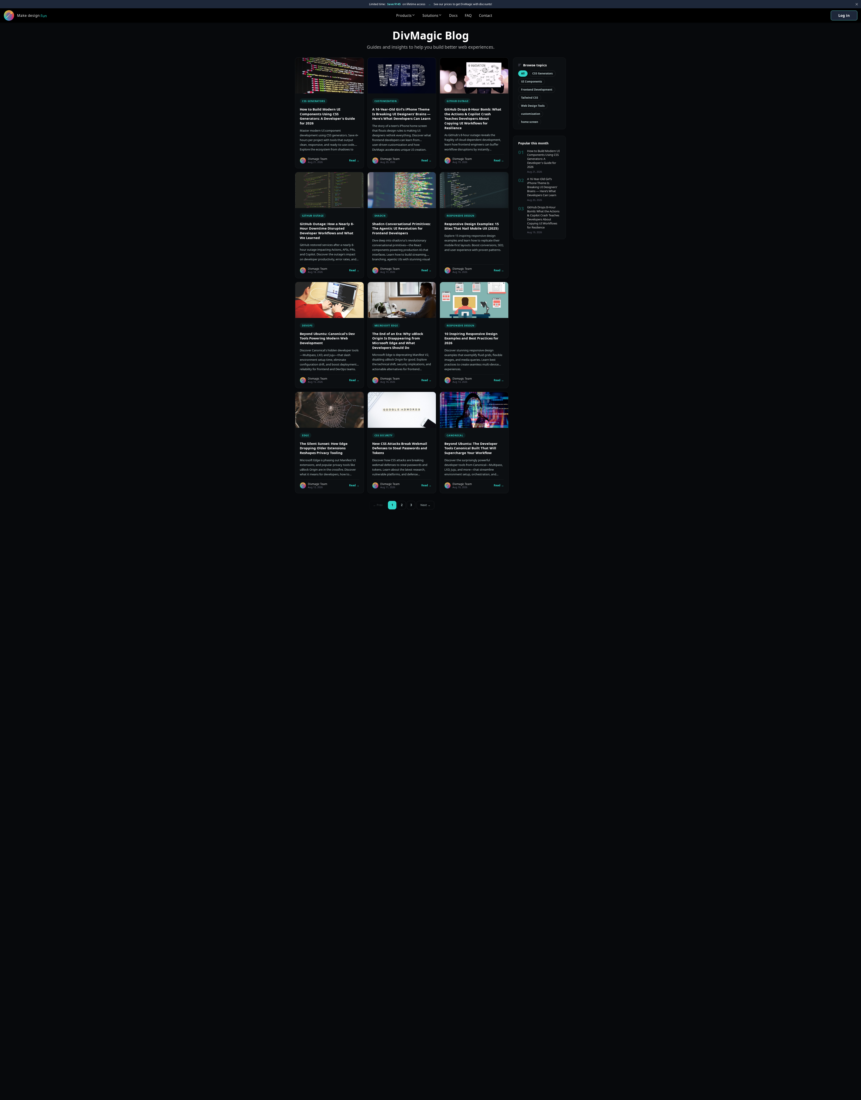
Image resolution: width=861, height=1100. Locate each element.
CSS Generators (542, 73)
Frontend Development (536, 89)
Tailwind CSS (529, 98)
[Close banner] (857, 4)
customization (530, 114)
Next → (425, 505)
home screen (529, 122)
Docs (453, 15)
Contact (485, 15)
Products (404, 15)
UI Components (531, 81)
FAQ (468, 15)
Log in (844, 15)
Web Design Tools (533, 106)
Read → (354, 160)
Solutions (430, 15)
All (523, 73)
